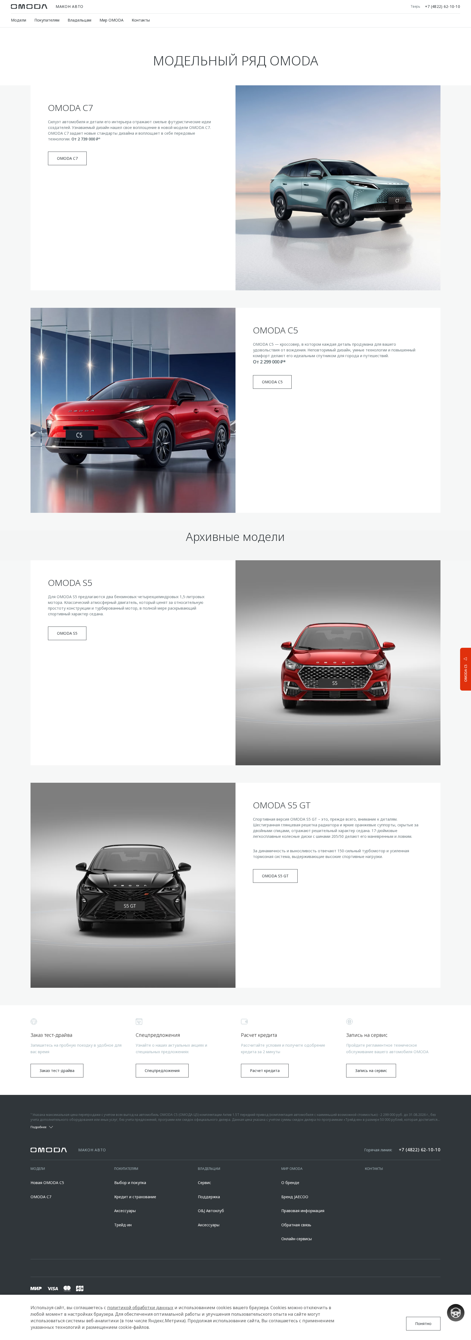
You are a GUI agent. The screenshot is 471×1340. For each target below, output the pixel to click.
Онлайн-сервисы (296, 1238)
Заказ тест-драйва (57, 1070)
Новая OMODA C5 (47, 1182)
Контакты (141, 20)
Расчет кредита (265, 1070)
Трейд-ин (123, 1224)
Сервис (204, 1182)
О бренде (290, 1182)
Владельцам (79, 20)
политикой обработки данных (140, 1308)
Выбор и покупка (130, 1182)
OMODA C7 (67, 158)
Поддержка (209, 1196)
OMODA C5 (272, 381)
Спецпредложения (162, 1070)
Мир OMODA (111, 20)
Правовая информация (302, 1210)
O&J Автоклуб (211, 1210)
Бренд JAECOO (294, 1196)
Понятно (423, 1323)
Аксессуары (125, 1210)
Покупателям (46, 20)
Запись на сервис (371, 1070)
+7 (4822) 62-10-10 (442, 6)
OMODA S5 (67, 633)
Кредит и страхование (135, 1196)
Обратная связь (296, 1224)
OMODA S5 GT (275, 875)
